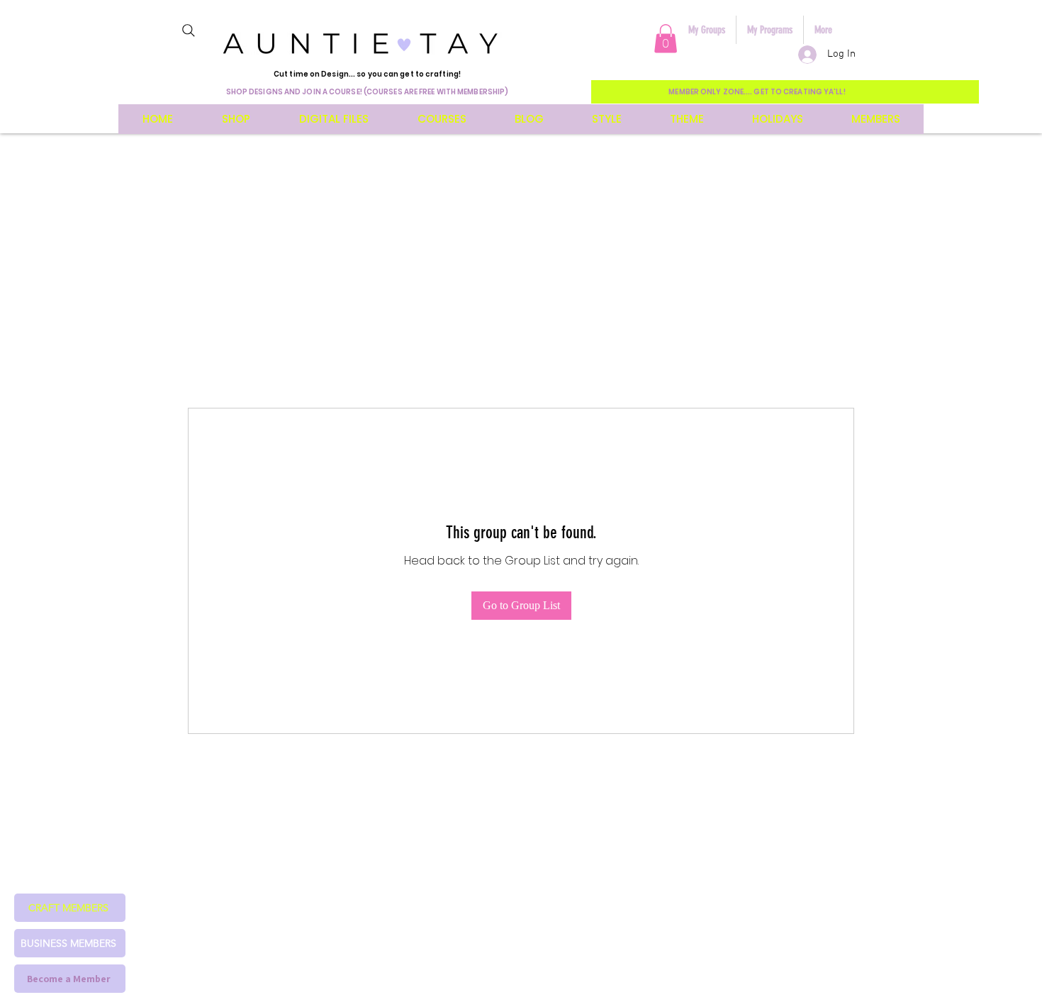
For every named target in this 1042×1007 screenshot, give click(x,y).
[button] (666, 38)
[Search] (188, 30)
